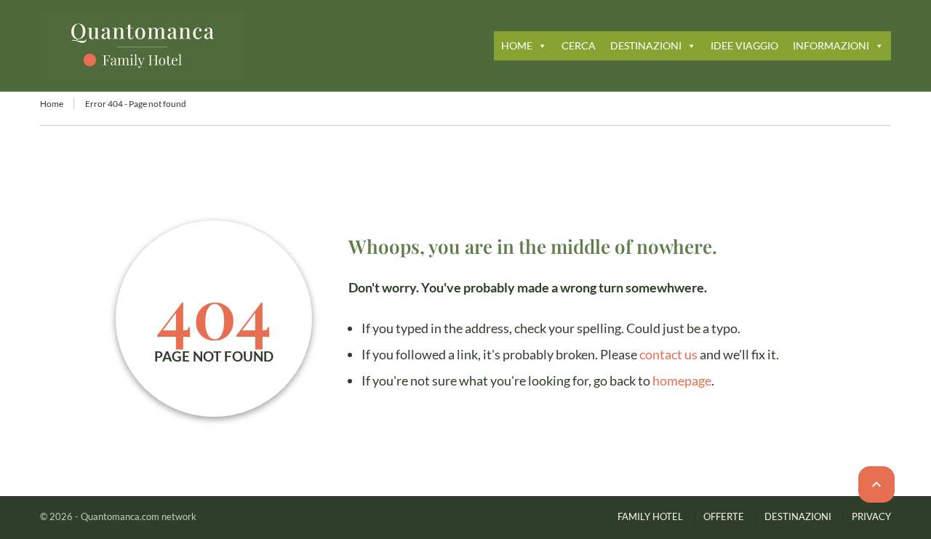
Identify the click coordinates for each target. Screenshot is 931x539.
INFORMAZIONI (831, 45)
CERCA (579, 45)
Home (51, 103)
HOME (516, 45)
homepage (681, 380)
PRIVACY (871, 516)
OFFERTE (723, 516)
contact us (668, 354)
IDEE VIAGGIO (744, 45)
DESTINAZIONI (646, 45)
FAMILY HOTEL (650, 516)
